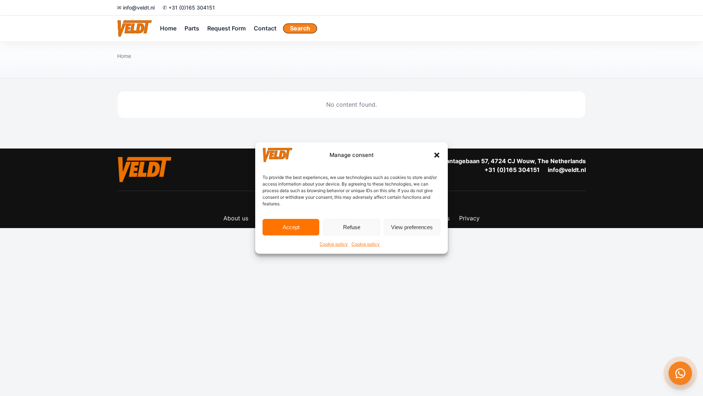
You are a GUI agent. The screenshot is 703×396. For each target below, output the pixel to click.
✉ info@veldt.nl (136, 7)
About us (235, 218)
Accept (291, 227)
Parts (192, 28)
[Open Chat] (680, 373)
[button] (436, 155)
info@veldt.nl (567, 169)
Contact (265, 28)
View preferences (412, 227)
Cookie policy (334, 244)
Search (300, 28)
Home (168, 28)
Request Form (226, 28)
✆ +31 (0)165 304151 (189, 7)
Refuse (351, 227)
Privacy (469, 218)
